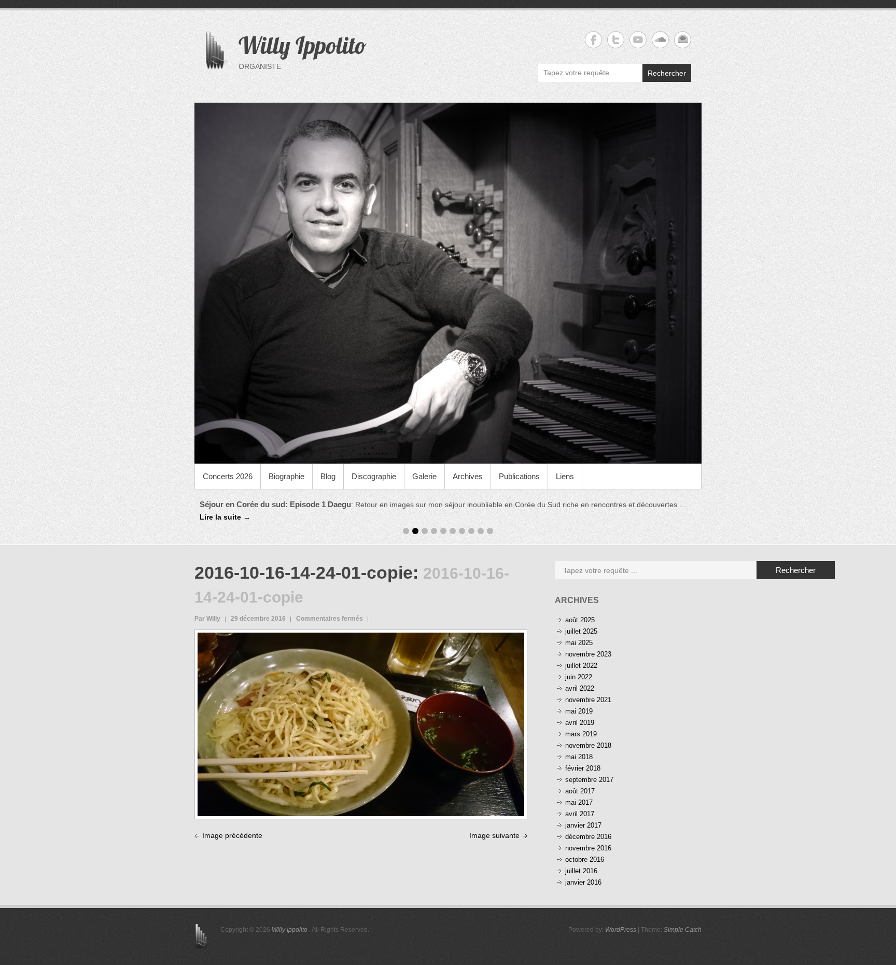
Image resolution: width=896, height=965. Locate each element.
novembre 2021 (588, 700)
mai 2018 (579, 757)
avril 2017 (579, 814)
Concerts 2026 (228, 476)
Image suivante (494, 835)
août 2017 (580, 791)
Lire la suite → (225, 517)
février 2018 (582, 768)
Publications (519, 476)
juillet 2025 (581, 631)
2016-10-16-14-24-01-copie (303, 572)
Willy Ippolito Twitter (615, 39)
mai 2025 (579, 643)
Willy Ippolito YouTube (638, 39)
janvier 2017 (583, 825)
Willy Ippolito (303, 45)
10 (490, 531)
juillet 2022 (581, 665)
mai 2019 (579, 711)
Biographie (286, 476)
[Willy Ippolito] (448, 283)
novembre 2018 (588, 745)
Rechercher (667, 73)
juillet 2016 (581, 871)
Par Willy (207, 618)
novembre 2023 (588, 654)
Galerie (424, 476)
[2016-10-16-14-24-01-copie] (361, 638)
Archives (468, 476)
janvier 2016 (583, 882)
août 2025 (580, 620)
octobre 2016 (584, 859)
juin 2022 (578, 677)
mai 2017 (579, 802)
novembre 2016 (588, 848)
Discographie (374, 476)
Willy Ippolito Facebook (593, 39)
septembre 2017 (589, 780)
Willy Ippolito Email (682, 39)
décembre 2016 (588, 837)
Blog (327, 476)
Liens (565, 476)
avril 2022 (579, 688)
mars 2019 (581, 734)
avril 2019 (579, 722)
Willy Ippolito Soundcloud (660, 39)
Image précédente (232, 835)
